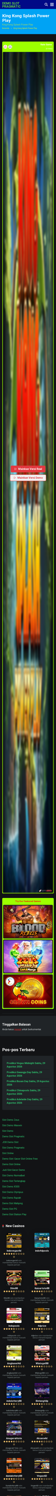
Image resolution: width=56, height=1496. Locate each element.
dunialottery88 (14, 1475)
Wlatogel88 (42, 1363)
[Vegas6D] (41, 1472)
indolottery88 (14, 1401)
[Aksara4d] (41, 1434)
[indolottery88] (14, 1397)
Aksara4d (42, 1438)
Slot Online (8, 1153)
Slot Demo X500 (10, 1186)
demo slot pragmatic (11, 4)
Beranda (5, 28)
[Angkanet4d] (14, 1359)
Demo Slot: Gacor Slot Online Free (20, 1158)
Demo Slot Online (11, 1164)
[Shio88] (14, 1284)
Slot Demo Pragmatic (13, 1147)
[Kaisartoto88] (41, 1284)
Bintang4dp (42, 1401)
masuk (17, 1029)
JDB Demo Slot (10, 1142)
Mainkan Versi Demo (30, 477)
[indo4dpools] (41, 1247)
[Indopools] (14, 1322)
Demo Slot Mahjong (12, 1203)
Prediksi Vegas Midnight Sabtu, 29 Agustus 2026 (26, 1065)
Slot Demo (7, 1131)
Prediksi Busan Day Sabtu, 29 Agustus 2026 (28, 1083)
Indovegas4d (14, 1250)
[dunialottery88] (14, 1472)
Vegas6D (42, 1475)
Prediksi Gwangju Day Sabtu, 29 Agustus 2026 (24, 1074)
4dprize (42, 1325)
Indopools (14, 1325)
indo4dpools (42, 1250)
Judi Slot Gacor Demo (13, 1170)
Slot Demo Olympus (12, 1192)
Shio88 (14, 1288)
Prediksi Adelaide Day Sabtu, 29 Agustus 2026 (24, 1101)
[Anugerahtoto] (14, 1434)
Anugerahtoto (14, 1438)
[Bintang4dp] (41, 1397)
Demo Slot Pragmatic (13, 1136)
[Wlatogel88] (41, 1359)
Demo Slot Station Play (14, 1214)
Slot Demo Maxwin (12, 1125)
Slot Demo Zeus (10, 1119)
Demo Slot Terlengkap (13, 1181)
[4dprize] (41, 1322)
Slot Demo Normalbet (13, 1175)
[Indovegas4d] (14, 1247)
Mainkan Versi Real (30, 469)
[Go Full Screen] (10, 47)
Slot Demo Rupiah (11, 1197)
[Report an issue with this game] (5, 47)
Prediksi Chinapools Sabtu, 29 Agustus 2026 (23, 1092)
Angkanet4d (14, 1363)
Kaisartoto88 (42, 1288)
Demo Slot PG (9, 1208)
